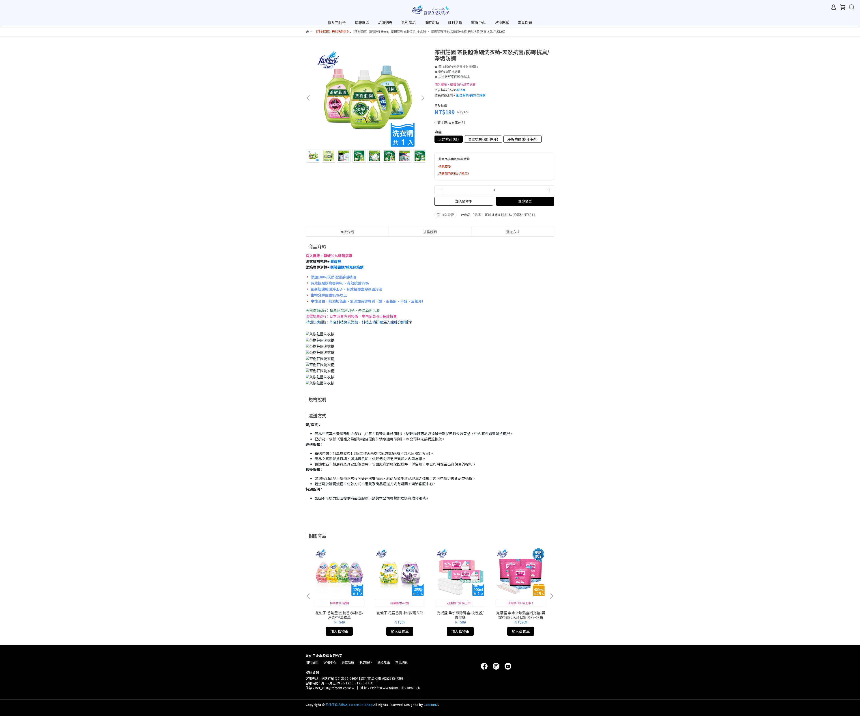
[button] (423, 98)
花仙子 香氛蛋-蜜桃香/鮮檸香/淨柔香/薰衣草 (339, 614)
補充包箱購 (478, 95)
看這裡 (461, 90)
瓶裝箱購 (462, 95)
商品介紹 (347, 231)
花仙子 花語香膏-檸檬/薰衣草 (399, 612)
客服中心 (478, 22)
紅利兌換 (455, 22)
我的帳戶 (365, 662)
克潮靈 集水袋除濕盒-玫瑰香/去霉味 (460, 614)
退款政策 (348, 662)
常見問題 (525, 22)
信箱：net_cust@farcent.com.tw (330, 688)
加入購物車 (463, 201)
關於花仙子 (337, 22)
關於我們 (312, 662)
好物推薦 (501, 22)
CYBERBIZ (431, 704)
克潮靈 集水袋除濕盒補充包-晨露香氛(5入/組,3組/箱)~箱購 (520, 614)
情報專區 (362, 22)
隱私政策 (383, 662)
